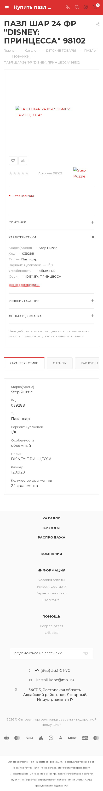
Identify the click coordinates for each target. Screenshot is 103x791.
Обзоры (51, 633)
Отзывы (60, 363)
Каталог (52, 518)
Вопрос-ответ (51, 626)
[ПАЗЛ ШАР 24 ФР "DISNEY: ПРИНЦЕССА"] (51, 112)
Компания (51, 554)
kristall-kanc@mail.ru (55, 680)
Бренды (51, 528)
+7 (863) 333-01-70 (52, 671)
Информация (52, 570)
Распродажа (51, 537)
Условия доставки (51, 586)
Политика (51, 600)
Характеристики (24, 363)
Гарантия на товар (51, 593)
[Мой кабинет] (86, 7)
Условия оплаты (51, 580)
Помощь (51, 616)
